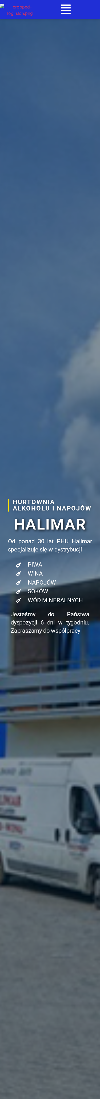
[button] (65, 9)
